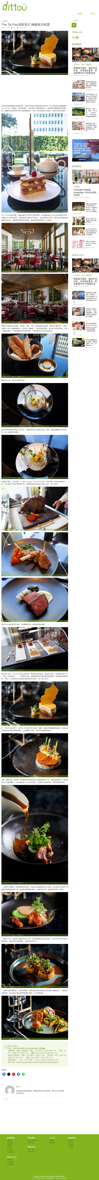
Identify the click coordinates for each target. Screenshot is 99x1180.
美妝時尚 (70, 1145)
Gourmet (4, 21)
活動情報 (52, 1140)
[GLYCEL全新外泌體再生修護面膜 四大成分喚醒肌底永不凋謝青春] (78, 228)
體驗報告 (88, 64)
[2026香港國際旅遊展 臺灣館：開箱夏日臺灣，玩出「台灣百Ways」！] (78, 339)
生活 (92, 13)
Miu (88, 75)
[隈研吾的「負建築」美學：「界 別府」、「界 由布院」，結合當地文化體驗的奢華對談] (78, 108)
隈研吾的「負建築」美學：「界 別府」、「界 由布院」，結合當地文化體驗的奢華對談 (91, 112)
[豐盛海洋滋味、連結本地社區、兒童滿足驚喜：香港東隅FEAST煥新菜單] (85, 49)
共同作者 (46, 1176)
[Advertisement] (34, 90)
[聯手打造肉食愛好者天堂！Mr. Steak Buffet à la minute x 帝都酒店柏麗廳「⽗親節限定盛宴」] (78, 323)
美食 (32, 1143)
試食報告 (9, 1159)
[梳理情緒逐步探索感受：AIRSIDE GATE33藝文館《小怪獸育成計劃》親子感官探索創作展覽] (78, 292)
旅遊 (79, 13)
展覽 (29, 1151)
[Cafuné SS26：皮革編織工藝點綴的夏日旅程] (78, 217)
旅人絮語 (9, 1150)
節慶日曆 (52, 1143)
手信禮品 (70, 1147)
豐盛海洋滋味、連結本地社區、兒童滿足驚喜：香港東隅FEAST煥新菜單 (85, 70)
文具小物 (70, 1143)
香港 (83, 64)
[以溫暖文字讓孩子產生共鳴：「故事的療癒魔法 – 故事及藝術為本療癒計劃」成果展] (78, 308)
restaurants (23, 28)
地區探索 (9, 1140)
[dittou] (14, 1)
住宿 (29, 1143)
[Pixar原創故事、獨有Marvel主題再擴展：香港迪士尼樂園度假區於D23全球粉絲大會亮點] (78, 94)
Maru (14, 28)
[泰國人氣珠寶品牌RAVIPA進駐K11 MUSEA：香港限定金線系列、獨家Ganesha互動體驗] (78, 203)
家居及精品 (10, 1164)
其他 (32, 1151)
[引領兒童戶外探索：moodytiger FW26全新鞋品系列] (85, 171)
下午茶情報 (10, 1162)
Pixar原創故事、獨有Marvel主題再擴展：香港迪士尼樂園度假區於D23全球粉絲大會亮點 (91, 98)
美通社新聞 (10, 1152)
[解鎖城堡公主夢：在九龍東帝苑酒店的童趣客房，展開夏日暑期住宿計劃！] (78, 122)
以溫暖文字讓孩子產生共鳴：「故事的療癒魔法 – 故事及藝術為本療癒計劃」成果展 (91, 312)
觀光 (29, 1140)
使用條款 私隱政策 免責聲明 (57, 1176)
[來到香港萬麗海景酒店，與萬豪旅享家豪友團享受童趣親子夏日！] (78, 81)
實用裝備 (77, 186)
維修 (29, 1149)
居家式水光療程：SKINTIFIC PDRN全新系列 (91, 243)
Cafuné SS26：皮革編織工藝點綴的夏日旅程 (91, 220)
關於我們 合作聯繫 (39, 1176)
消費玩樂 (33, 1140)
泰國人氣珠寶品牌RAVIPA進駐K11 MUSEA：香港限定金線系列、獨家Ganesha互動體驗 (91, 207)
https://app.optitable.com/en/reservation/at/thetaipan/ (37, 1062)
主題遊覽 (9, 1143)
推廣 (32, 1149)
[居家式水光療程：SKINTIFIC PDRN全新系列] (78, 241)
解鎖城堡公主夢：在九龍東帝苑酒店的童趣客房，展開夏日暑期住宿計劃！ (91, 127)
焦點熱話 (9, 1147)
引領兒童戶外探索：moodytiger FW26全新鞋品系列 (85, 192)
